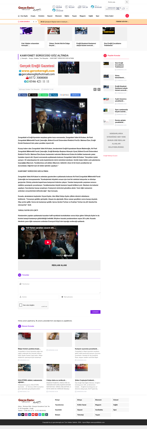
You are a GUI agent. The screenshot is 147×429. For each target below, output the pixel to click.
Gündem (36, 58)
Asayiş (31, 58)
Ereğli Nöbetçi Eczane (110, 155)
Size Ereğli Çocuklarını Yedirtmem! (112, 44)
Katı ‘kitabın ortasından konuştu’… (30, 44)
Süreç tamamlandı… (120, 76)
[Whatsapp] (43, 414)
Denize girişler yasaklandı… (120, 121)
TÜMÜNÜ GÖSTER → (122, 21)
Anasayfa (24, 58)
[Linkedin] (29, 414)
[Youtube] (33, 414)
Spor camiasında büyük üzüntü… (121, 110)
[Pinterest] (36, 414)
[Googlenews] (39, 414)
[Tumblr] (46, 414)
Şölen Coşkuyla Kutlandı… (85, 380)
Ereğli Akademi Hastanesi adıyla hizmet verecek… (86, 44)
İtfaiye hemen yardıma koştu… (29, 349)
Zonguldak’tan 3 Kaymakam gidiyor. (54, 22)
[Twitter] (22, 414)
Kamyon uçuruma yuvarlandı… (87, 349)
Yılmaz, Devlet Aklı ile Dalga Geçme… (59, 44)
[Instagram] (26, 414)
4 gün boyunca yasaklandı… (120, 100)
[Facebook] (19, 414)
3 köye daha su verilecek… (56, 380)
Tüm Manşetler (44, 58)
